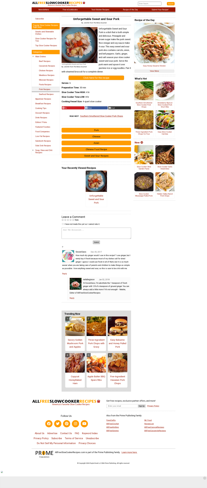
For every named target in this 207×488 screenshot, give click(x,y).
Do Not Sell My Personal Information (56, 443)
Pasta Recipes (45, 84)
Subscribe (39, 19)
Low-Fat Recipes (42, 136)
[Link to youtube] (84, 423)
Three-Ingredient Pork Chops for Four (143, 133)
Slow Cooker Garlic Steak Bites (165, 168)
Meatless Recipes (46, 75)
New (137, 142)
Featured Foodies (42, 127)
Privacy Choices (87, 443)
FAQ (77, 433)
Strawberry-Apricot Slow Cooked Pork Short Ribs (165, 105)
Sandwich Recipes (43, 141)
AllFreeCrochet (112, 424)
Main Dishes (40, 56)
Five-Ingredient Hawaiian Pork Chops (117, 380)
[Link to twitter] (57, 423)
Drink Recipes (41, 117)
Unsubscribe (92, 438)
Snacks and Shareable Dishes (44, 33)
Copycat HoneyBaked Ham (75, 380)
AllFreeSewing (112, 431)
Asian (96, 143)
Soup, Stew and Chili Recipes (43, 151)
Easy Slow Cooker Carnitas (165, 133)
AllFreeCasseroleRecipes (155, 431)
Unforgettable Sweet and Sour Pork (96, 199)
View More (154, 71)
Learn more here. (129, 452)
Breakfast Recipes (43, 103)
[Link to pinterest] (66, 423)
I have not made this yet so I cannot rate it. (82, 224)
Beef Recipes (44, 61)
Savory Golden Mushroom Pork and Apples (75, 343)
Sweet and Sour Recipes (96, 155)
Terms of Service (74, 438)
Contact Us (66, 433)
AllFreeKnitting (112, 427)
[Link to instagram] (75, 423)
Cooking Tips (40, 108)
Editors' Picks (41, 122)
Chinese (96, 136)
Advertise (52, 433)
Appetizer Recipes (43, 99)
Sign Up (141, 406)
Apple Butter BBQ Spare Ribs (96, 378)
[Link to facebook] (48, 423)
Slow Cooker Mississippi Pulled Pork (144, 195)
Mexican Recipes (46, 80)
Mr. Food (148, 420)
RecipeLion (149, 424)
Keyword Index (90, 433)
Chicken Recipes (46, 70)
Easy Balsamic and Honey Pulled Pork (117, 343)
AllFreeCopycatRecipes (154, 427)
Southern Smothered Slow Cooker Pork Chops (101, 116)
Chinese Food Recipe (96, 149)
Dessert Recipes (42, 113)
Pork (96, 130)
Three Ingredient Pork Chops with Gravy (96, 343)
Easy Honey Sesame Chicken (154, 66)
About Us (39, 433)
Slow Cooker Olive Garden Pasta (144, 168)
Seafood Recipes (46, 94)
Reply (64, 274)
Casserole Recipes (47, 66)
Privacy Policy (41, 438)
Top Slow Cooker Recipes (46, 45)
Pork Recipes (44, 89)
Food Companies (42, 131)
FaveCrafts (111, 420)
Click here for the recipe (96, 77)
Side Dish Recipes (43, 145)
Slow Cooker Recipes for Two (45, 39)
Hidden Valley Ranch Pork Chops (165, 195)
